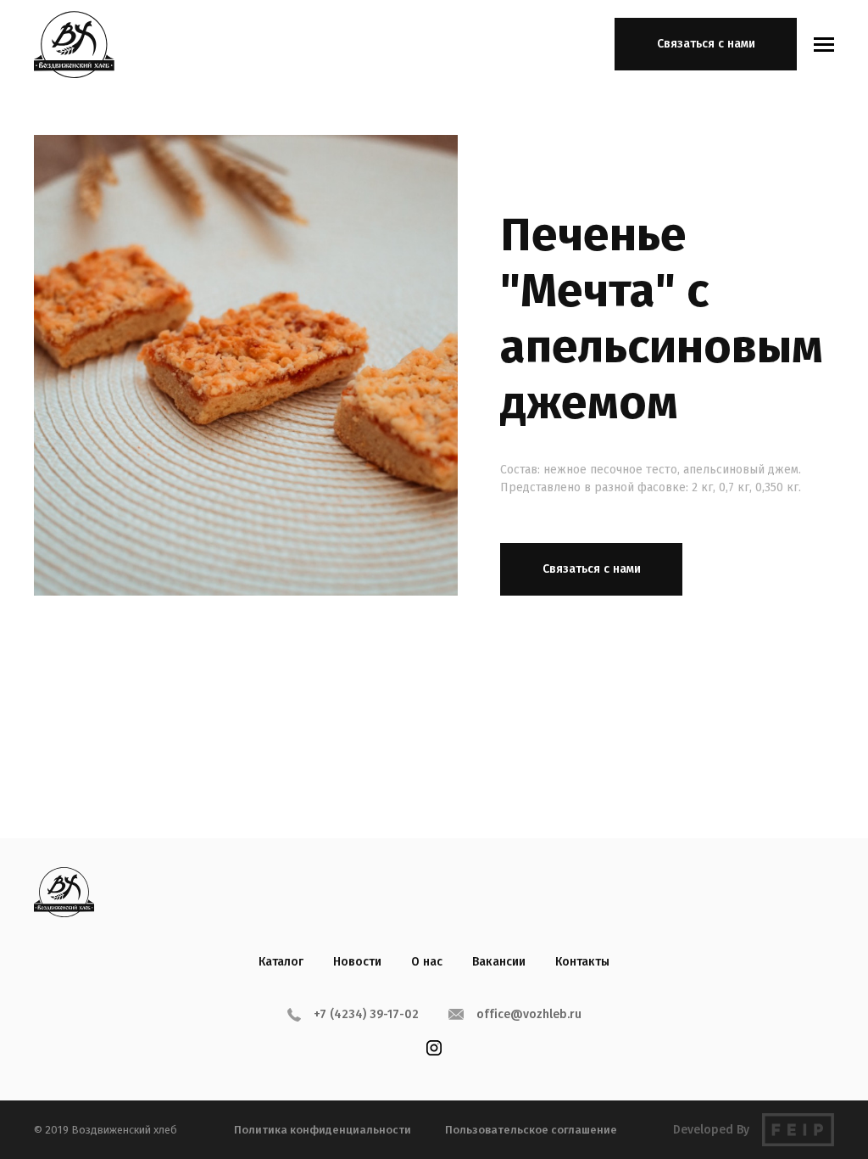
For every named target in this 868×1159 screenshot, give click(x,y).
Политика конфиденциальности (322, 1129)
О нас (426, 962)
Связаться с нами (706, 43)
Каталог (281, 962)
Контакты (582, 962)
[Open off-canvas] (824, 44)
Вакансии (499, 962)
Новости (357, 962)
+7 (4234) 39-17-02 (366, 1014)
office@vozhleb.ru (528, 1014)
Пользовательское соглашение (531, 1129)
